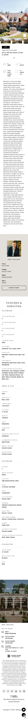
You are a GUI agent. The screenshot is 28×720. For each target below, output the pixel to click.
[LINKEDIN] (12, 691)
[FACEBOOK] (3, 691)
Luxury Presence (14, 701)
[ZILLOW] (16, 691)
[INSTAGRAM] (7, 691)
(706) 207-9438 (6, 271)
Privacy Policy (20, 710)
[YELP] (20, 691)
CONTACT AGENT (14, 287)
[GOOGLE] (24, 691)
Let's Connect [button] (14, 613)
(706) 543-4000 (9, 638)
